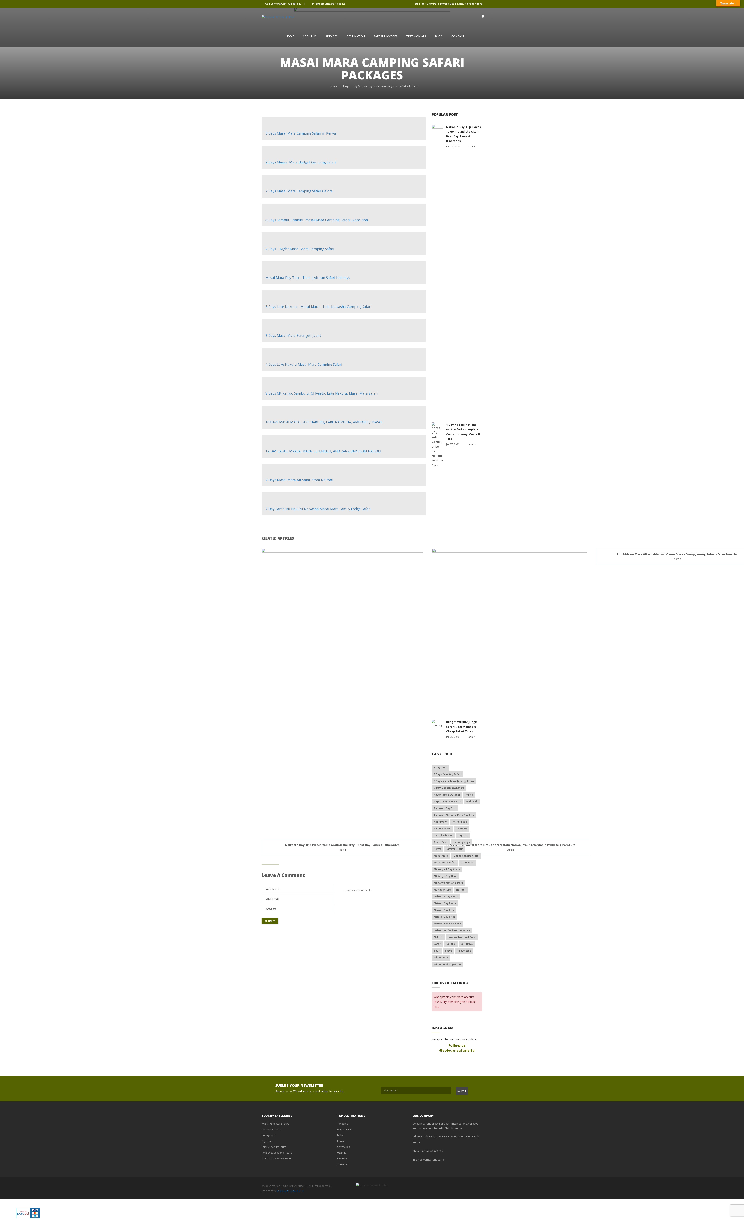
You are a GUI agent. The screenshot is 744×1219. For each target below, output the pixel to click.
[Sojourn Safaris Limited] (278, 17)
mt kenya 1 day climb (447, 869)
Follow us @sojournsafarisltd (457, 1048)
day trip (463, 835)
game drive (441, 842)
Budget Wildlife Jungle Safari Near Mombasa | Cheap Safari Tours (462, 726)
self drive (467, 944)
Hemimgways (461, 842)
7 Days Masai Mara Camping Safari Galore (298, 191)
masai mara (380, 86)
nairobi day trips (444, 916)
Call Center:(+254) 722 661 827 (283, 3)
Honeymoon (269, 1135)
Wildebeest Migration (447, 964)
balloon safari (442, 828)
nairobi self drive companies (452, 930)
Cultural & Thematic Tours (277, 1158)
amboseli (472, 801)
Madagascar (344, 1129)
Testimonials (416, 36)
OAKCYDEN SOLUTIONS (290, 1190)
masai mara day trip (466, 855)
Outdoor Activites (272, 1129)
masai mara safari (445, 862)
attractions (460, 821)
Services (332, 36)
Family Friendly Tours (274, 1147)
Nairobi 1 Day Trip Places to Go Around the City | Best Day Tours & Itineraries (342, 845)
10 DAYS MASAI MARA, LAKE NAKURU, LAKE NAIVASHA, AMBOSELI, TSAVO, (324, 422)
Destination (355, 36)
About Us (310, 36)
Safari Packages (385, 36)
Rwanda (342, 1158)
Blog (439, 36)
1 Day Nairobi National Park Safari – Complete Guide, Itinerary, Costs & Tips (463, 432)
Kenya (341, 1141)
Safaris (451, 944)
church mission (443, 835)
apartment (440, 821)
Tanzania (342, 1123)
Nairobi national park (447, 923)
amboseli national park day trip (454, 815)
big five (358, 86)
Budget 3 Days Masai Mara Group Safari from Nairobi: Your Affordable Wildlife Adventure (509, 845)
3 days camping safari (447, 774)
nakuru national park (461, 937)
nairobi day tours (445, 903)
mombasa (468, 862)
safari (403, 86)
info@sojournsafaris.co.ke (328, 3)
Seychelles (343, 1147)
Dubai (340, 1135)
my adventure (442, 889)
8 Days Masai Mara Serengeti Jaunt (293, 335)
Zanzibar (342, 1164)
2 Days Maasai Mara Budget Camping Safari (300, 162)
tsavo (448, 950)
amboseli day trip (445, 808)
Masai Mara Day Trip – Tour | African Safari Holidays (307, 277)
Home (290, 36)
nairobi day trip (444, 910)
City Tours (267, 1141)
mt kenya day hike (445, 876)
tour (437, 950)
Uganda (341, 1152)
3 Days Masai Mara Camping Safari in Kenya (300, 133)
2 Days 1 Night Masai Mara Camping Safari (299, 248)
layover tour (455, 849)
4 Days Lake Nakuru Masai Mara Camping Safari (303, 364)
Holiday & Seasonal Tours (277, 1152)
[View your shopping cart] (479, 18)
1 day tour (440, 767)
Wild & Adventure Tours (275, 1123)
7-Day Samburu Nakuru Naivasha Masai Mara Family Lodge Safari (318, 508)
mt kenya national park (448, 883)
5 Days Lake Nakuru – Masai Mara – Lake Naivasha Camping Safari (318, 306)
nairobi (460, 889)
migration (393, 86)
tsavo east (464, 950)
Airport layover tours (447, 801)
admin (334, 86)
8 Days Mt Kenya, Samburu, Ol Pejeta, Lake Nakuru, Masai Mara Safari (321, 393)
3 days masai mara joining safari (454, 781)
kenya (437, 849)
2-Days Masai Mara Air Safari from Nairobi (299, 480)
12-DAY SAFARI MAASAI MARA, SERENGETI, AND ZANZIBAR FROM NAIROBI (323, 451)
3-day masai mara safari (449, 788)
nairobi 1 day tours (446, 896)
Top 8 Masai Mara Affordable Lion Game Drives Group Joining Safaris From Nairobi (677, 554)
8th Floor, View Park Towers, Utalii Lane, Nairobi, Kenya (448, 3)
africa (469, 794)
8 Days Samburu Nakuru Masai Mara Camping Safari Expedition (316, 220)
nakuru (438, 937)
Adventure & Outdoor (447, 794)
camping (367, 86)
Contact (457, 36)
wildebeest (413, 86)
